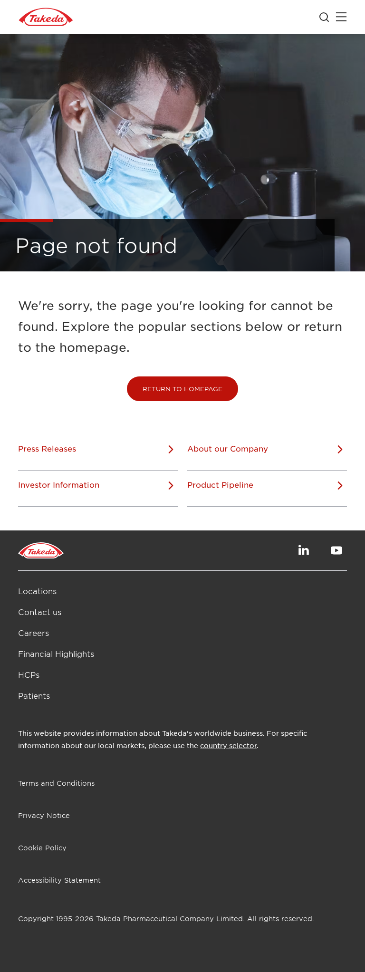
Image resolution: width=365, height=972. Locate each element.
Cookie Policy (42, 848)
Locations (37, 591)
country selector (228, 745)
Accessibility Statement (59, 880)
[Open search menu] (324, 17)
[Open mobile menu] (341, 17)
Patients (34, 695)
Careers (33, 632)
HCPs (28, 674)
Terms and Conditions (56, 783)
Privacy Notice (44, 815)
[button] (182, 388)
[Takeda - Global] (46, 17)
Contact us (39, 611)
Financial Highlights (56, 653)
